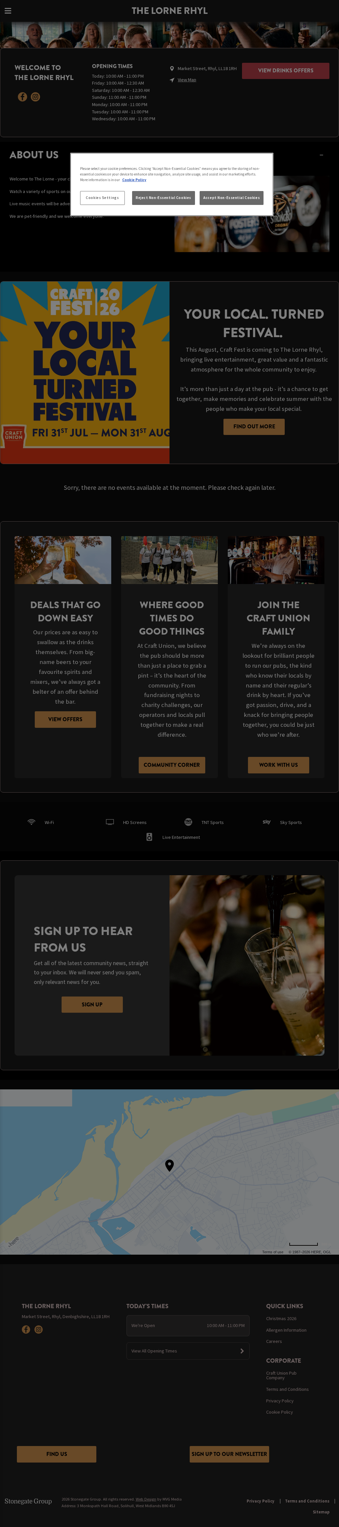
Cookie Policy (134, 179)
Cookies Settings (102, 197)
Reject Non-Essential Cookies (163, 197)
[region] (171, 184)
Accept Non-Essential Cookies (231, 197)
